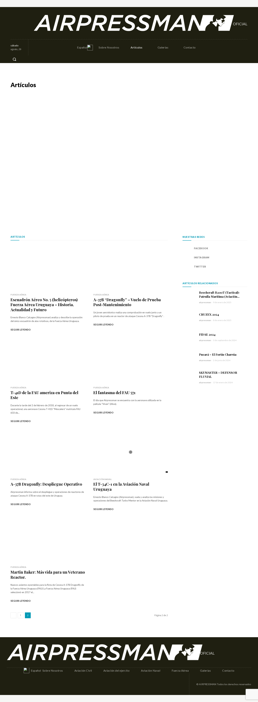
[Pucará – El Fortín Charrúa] (189, 357)
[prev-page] (13, 615)
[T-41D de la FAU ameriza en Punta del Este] (48, 360)
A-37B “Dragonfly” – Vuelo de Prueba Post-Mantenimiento (127, 302)
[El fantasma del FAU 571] (130, 360)
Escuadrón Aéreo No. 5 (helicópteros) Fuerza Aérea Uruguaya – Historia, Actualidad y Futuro (44, 304)
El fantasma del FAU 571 (114, 392)
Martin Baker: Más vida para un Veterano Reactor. (48, 574)
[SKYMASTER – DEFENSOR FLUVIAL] (189, 377)
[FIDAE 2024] (189, 337)
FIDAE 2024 (207, 334)
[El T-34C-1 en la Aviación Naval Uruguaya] (130, 452)
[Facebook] (13, 23)
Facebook (201, 248)
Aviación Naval (217, 84)
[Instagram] (21, 23)
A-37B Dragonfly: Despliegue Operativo (46, 484)
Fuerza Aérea (239, 84)
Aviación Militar (164, 84)
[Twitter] (29, 23)
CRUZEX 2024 (209, 314)
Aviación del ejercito (191, 84)
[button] (14, 59)
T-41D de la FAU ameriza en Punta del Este (44, 395)
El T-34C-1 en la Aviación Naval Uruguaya (121, 486)
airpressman (205, 302)
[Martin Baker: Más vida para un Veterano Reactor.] (48, 540)
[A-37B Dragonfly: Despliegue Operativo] (48, 452)
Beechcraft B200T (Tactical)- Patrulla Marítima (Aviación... (219, 294)
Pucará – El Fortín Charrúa (217, 354)
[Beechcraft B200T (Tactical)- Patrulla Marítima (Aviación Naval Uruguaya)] (189, 296)
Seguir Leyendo (21, 329)
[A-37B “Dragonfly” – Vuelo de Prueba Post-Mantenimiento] (130, 267)
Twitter (200, 266)
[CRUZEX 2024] (189, 317)
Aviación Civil (141, 84)
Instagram (201, 257)
